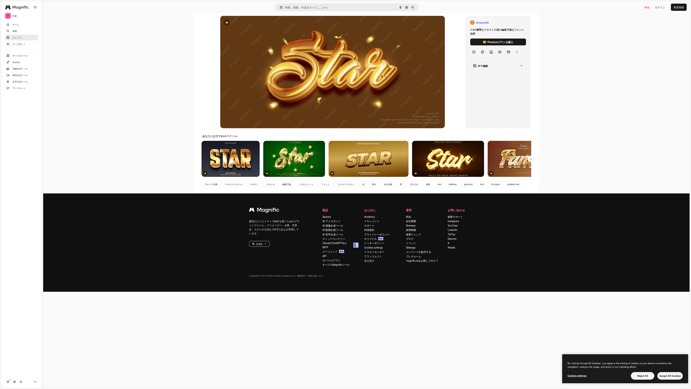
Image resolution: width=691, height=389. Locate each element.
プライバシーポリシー (376, 234)
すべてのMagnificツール (336, 264)
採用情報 (411, 230)
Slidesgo (411, 247)
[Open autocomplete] (280, 7)
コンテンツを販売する (418, 252)
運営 (409, 210)
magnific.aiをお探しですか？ (422, 260)
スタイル (270, 184)
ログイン (660, 7)
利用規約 (369, 230)
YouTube (453, 225)
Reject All (642, 375)
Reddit (451, 247)
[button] (259, 244)
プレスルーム (413, 256)
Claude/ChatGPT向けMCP (339, 245)
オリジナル (245, 22)
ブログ (410, 238)
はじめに (370, 210)
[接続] (8, 382)
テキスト (254, 184)
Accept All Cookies (670, 375)
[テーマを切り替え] (21, 382)
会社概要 (411, 221)
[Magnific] (264, 210)
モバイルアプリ (331, 260)
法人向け (369, 260)
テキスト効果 (211, 184)
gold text (468, 184)
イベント (411, 243)
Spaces (326, 216)
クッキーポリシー (374, 243)
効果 (428, 184)
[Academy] (14, 382)
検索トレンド (413, 234)
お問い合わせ (456, 210)
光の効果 (388, 184)
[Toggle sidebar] (35, 7)
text (439, 184)
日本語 (259, 243)
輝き (374, 184)
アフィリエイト (373, 256)
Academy (369, 216)
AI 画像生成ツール (332, 225)
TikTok (451, 234)
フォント (325, 184)
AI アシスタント (331, 221)
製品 (325, 210)
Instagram (453, 221)
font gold (495, 184)
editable (453, 184)
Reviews (410, 225)
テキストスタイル (233, 184)
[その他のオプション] (517, 51)
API (324, 256)
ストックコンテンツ (333, 238)
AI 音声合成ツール (332, 234)
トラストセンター (374, 252)
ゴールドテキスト (346, 184)
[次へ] (531, 159)
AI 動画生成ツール (332, 230)
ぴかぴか (414, 184)
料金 (647, 7)
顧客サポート (455, 216)
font (482, 184)
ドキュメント (371, 221)
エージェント (332, 251)
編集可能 (286, 184)
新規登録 (679, 7)
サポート (369, 225)
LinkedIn (452, 230)
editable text (513, 184)
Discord (452, 238)
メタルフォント (306, 184)
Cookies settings (373, 247)
